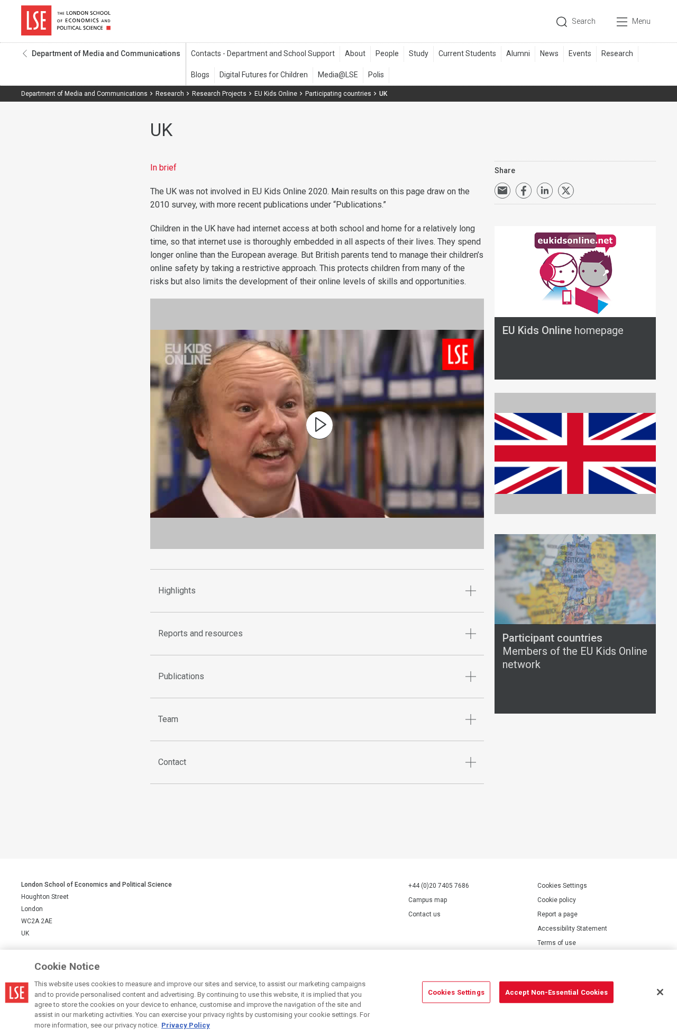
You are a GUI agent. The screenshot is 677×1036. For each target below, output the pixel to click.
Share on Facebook (524, 191)
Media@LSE (338, 74)
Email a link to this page (502, 191)
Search (584, 21)
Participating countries (338, 93)
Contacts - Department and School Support (263, 53)
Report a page (557, 914)
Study (418, 53)
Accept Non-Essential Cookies (556, 992)
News (549, 53)
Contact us (424, 914)
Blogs (200, 74)
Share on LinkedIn (545, 191)
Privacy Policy (185, 1025)
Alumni (518, 53)
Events (580, 53)
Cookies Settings (562, 885)
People (387, 53)
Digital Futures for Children (263, 74)
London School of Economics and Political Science (66, 21)
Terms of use (556, 943)
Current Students (467, 53)
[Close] (660, 992)
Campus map (427, 900)
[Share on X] (566, 191)
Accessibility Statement (572, 928)
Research (617, 53)
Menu (641, 21)
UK (319, 425)
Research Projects (219, 93)
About (355, 53)
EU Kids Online (275, 93)
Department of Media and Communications (106, 53)
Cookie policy (556, 900)
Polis (376, 74)
